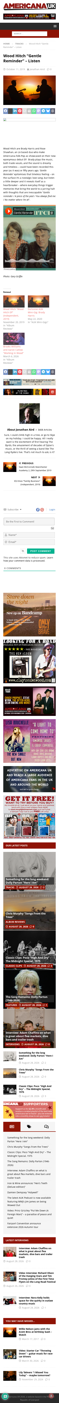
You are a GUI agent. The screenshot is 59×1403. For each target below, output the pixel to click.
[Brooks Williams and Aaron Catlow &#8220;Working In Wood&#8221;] (14, 339)
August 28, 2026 (29, 887)
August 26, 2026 (15, 1285)
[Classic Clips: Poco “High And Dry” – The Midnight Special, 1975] (29, 950)
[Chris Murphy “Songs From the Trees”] (29, 910)
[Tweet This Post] (10, 111)
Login (52, 509)
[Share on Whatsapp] (33, 111)
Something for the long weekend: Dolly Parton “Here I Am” (27, 880)
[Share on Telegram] (43, 111)
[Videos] (9, 1354)
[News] (9, 1332)
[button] (54, 26)
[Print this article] (29, 111)
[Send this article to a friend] (24, 111)
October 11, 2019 (15, 69)
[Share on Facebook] (5, 111)
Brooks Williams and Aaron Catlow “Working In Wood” (13, 350)
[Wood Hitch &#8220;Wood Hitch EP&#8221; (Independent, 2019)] (14, 301)
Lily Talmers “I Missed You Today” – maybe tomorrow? (34, 1374)
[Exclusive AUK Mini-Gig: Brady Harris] (38, 301)
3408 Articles (45, 429)
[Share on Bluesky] (48, 111)
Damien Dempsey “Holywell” (22, 1192)
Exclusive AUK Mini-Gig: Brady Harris (36, 312)
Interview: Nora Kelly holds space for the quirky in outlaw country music (36, 1300)
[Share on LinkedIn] (15, 111)
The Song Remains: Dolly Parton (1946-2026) (27, 998)
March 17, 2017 (30, 1339)
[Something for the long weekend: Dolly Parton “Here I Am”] (29, 871)
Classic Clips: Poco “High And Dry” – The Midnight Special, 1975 (28, 959)
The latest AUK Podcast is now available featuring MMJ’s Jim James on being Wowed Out (29, 1201)
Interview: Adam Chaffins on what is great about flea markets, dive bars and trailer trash (28, 1036)
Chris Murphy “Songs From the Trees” (26, 915)
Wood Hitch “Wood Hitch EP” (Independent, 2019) (13, 314)
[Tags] (29, 1126)
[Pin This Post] (19, 111)
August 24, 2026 (30, 1307)
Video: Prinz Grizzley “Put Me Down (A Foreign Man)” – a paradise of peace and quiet (29, 1214)
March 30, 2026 (30, 1360)
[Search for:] (29, 33)
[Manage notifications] (51, 1395)
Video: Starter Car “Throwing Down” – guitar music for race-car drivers (36, 1353)
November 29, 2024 (32, 1379)
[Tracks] (9, 1376)
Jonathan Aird (37, 69)
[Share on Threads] (52, 111)
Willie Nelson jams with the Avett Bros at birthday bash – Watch (35, 1331)
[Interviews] (9, 1252)
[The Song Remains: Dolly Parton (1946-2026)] (29, 989)
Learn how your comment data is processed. (28, 559)
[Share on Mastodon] (38, 111)
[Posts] (11, 1126)
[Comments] (46, 1126)
